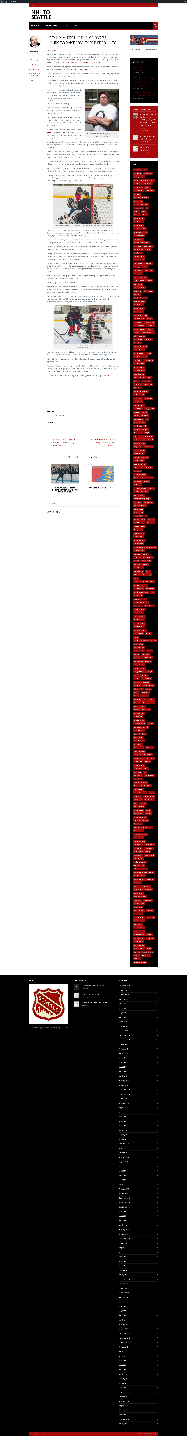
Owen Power (138, 907)
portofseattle (146, 381)
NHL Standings (138, 634)
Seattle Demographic (141, 391)
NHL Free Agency (139, 371)
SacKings (137, 333)
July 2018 (122, 1112)
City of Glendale (139, 730)
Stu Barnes (137, 485)
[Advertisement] (99, 392)
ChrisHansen (138, 433)
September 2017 (124, 1157)
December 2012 (124, 1388)
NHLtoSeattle (148, 173)
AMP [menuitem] (14, 2)
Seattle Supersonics (140, 357)
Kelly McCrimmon (139, 609)
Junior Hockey (138, 644)
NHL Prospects (138, 589)
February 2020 (124, 1026)
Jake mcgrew (138, 855)
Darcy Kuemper (139, 627)
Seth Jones (137, 772)
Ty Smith (150, 329)
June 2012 (122, 1415)
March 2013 (123, 1374)
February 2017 (124, 1189)
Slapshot (137, 564)
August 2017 (123, 1162)
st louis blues (148, 291)
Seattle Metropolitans (141, 592)
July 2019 (122, 1058)
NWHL (148, 571)
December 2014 (124, 1279)
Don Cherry (143, 675)
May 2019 (122, 1067)
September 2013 (124, 1347)
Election (136, 692)
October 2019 (123, 1044)
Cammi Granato (139, 945)
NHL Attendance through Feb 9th (92, 986)
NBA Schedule (138, 571)
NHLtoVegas (138, 717)
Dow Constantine (139, 751)
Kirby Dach (137, 447)
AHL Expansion (148, 447)
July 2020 (122, 1004)
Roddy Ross (138, 481)
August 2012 (123, 1406)
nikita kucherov (139, 910)
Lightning (137, 952)
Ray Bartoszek (138, 748)
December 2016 (124, 1198)
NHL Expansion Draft (140, 267)
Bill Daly (149, 319)
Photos (147, 852)
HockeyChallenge (139, 526)
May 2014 (122, 1311)
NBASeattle (148, 658)
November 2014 (124, 1284)
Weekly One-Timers (140, 782)
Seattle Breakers (139, 540)
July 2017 (122, 1166)
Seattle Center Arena (141, 492)
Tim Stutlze (150, 917)
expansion (137, 796)
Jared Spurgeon (139, 807)
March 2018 (123, 1130)
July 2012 (122, 1410)
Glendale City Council (141, 727)
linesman (143, 803)
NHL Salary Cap (139, 353)
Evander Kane (138, 512)
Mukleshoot (150, 879)
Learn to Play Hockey (141, 582)
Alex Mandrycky (139, 948)
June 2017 (122, 1171)
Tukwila (150, 724)
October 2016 (123, 1207)
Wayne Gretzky (139, 765)
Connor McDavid (139, 786)
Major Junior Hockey (140, 315)
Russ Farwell (148, 440)
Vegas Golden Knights (141, 198)
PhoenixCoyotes (139, 249)
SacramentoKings (139, 699)
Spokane (150, 910)
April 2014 (122, 1315)
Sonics (145, 215)
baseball (148, 661)
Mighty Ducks (146, 561)
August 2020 (123, 999)
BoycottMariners (148, 685)
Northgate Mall (138, 467)
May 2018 (122, 1121)
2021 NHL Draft (138, 931)
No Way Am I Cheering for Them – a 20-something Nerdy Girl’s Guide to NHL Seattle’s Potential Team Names (148, 121)
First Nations (138, 848)
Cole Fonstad (149, 775)
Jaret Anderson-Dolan (141, 602)
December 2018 (124, 1090)
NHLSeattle (137, 173)
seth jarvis (137, 883)
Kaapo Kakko (148, 900)
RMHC (146, 769)
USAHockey (137, 274)
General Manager (140, 464)
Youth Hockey (148, 246)
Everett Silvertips (146, 184)
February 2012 (124, 1419)
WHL (152, 180)
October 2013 (123, 1342)
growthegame (138, 509)
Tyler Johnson (149, 409)
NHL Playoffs (138, 409)
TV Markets (137, 388)
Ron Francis (137, 246)
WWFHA (145, 564)
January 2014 (123, 1329)
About (76, 26)
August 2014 (123, 1297)
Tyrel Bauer (137, 824)
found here (106, 375)
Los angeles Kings (140, 488)
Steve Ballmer (138, 419)
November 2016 (124, 1202)
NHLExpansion (138, 191)
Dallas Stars (148, 263)
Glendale (137, 294)
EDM (141, 689)
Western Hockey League (142, 710)
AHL (147, 208)
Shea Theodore (139, 326)
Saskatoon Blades (140, 962)
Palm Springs (149, 270)
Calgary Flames (139, 281)
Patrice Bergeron (139, 616)
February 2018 (124, 1135)
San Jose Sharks (139, 288)
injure (149, 948)
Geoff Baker (138, 402)
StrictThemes (152, 1434)
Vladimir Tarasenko (140, 827)
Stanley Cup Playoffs (141, 204)
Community (148, 339)
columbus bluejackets (141, 416)
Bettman (149, 281)
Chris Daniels (148, 436)
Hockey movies (139, 533)
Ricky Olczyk (138, 339)
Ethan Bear (137, 343)
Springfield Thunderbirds (142, 886)
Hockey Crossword (140, 862)
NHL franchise (146, 679)
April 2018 (122, 1126)
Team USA (137, 557)
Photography (149, 848)
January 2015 (123, 1275)
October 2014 (123, 1288)
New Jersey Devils (140, 599)
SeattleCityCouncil (140, 426)
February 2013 (124, 1379)
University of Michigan (141, 554)
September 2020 (124, 995)
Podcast (35, 26)
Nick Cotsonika (138, 665)
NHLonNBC (150, 326)
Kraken (146, 481)
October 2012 (123, 1397)
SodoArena (150, 191)
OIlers (136, 689)
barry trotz (137, 890)
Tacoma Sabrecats (140, 793)
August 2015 (123, 1248)
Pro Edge (148, 814)
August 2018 (123, 1108)
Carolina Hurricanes (140, 298)
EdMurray (149, 748)
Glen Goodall (138, 537)
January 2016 (123, 1234)
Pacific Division (139, 647)
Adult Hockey (138, 737)
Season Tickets (139, 367)
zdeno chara (138, 914)
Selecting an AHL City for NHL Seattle (147, 137)
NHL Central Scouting (141, 820)
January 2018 (123, 1139)
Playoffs (136, 955)
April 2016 (122, 1221)
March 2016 (123, 1225)
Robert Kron (146, 955)
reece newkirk (149, 855)
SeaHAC (136, 654)
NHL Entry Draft (139, 260)
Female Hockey (139, 921)
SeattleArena (138, 225)
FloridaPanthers (139, 405)
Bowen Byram (149, 322)
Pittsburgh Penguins (140, 834)
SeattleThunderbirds (141, 429)
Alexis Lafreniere (139, 422)
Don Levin (137, 703)
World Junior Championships (143, 478)
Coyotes (136, 211)
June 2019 (122, 1062)
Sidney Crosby (138, 838)
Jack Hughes (138, 322)
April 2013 (122, 1370)
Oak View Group (139, 450)
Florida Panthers (139, 377)
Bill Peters (137, 959)
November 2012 (124, 1392)
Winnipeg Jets (138, 852)
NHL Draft (137, 194)
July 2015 (122, 1252)
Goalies (149, 935)
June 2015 (122, 1257)
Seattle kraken (138, 308)
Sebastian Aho (138, 928)
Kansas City (147, 575)
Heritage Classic (139, 865)
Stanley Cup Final (139, 519)
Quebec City (138, 769)
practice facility (139, 495)
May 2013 (122, 1365)
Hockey (147, 187)
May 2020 (122, 1013)
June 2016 (122, 1211)
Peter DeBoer (149, 845)
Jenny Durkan (148, 360)
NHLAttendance (139, 256)
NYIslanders (148, 384)
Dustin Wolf (137, 779)
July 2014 (122, 1302)
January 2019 (123, 1085)
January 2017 (123, 1193)
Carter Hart (137, 360)
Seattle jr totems (139, 876)
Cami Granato (138, 831)
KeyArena (137, 215)
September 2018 (124, 1103)
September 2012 (124, 1401)
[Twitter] (32, 5)
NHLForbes (144, 696)
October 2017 (123, 1153)
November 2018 (124, 1094)
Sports (144, 211)
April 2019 (122, 1071)
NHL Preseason (139, 938)
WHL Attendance (139, 623)
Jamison (136, 381)
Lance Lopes (138, 800)
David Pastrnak (139, 523)
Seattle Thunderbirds (141, 180)
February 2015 (124, 1270)
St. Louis (136, 679)
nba (147, 419)
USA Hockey (138, 263)
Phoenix (151, 699)
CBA (145, 772)
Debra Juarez (149, 800)
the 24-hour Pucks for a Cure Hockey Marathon (83, 62)
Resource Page (50, 26)
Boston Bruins (148, 502)
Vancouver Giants (140, 506)
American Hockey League (142, 499)
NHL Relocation (139, 364)
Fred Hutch (34, 74)
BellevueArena (139, 720)
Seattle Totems (139, 461)
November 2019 (124, 1040)
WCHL (149, 786)
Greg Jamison (138, 672)
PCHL (152, 592)
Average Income (148, 703)
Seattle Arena (138, 222)
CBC (135, 675)
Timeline (151, 488)
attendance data (148, 333)
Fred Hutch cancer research (79, 69)
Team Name (150, 589)
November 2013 (124, 1338)
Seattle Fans (138, 762)
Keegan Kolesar (147, 952)
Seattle (136, 184)
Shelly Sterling (149, 758)
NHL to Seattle (41, 15)
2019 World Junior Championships (145, 547)
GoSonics (146, 682)
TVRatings (148, 672)
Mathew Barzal (139, 395)
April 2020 (122, 1017)
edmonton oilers (139, 336)
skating (148, 810)
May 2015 (122, 1261)
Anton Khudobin (139, 935)
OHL (140, 436)
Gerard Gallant (139, 374)
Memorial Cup (138, 613)
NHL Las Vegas (138, 350)
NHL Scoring (138, 585)
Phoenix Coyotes (139, 668)
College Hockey (139, 551)
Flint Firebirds (147, 890)
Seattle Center (138, 305)
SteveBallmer (147, 755)
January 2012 (123, 1424)
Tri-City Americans (140, 229)
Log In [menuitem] (7, 2)
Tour (150, 827)
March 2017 (123, 1184)
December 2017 (124, 1144)
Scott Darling (138, 924)
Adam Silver (138, 758)
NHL (145, 170)
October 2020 (123, 990)
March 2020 (123, 1022)
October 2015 (123, 1243)
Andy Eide (52, 50)
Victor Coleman (139, 741)
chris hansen (138, 253)
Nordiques (148, 398)
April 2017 (122, 1180)
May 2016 (122, 1216)
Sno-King (50, 132)
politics (148, 689)
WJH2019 (136, 561)
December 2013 (124, 1333)
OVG (148, 249)
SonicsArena (138, 201)
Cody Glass (137, 502)
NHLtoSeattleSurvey (140, 346)
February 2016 (124, 1229)
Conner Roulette (139, 329)
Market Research (139, 724)
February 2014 (124, 1324)
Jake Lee (149, 651)
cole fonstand (138, 859)
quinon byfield (138, 893)
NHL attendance (139, 236)
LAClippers (137, 755)
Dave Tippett (138, 284)
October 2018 (123, 1099)
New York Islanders (140, 516)
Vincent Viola (138, 744)
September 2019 (124, 1049)
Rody (135, 803)
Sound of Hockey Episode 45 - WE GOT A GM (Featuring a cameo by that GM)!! (64, 442)
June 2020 (122, 1008)
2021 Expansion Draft (141, 457)
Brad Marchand (139, 620)
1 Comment (34, 64)
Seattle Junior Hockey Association (145, 640)
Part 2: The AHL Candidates (145, 148)
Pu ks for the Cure (35, 74)
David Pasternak (139, 841)
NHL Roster (150, 523)
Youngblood (138, 530)
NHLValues (145, 692)
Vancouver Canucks (140, 277)
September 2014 (124, 1293)
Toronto (141, 706)
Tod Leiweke (138, 187)
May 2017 (122, 1175)
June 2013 (122, 1361)
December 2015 (124, 1239)
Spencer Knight (139, 903)
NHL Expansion (139, 177)
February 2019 (124, 1080)
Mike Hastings (147, 557)
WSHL (136, 637)
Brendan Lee (138, 775)
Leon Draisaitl (138, 789)
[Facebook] (35, 5)
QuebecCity (137, 384)
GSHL (152, 582)
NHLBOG (147, 762)
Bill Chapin (137, 575)
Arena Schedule (139, 454)
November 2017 (124, 1148)
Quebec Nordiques (140, 734)
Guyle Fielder (149, 606)
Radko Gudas (138, 814)
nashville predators (140, 412)
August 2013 (123, 1351)
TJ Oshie (148, 634)
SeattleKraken (138, 942)
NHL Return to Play (140, 817)
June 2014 (122, 1306)
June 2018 (122, 1117)
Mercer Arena (138, 544)
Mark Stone (145, 654)
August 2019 (123, 1053)
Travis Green (138, 845)
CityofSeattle (138, 398)
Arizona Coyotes (139, 301)
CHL (135, 436)
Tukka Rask (137, 658)
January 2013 (123, 1383)
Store (65, 26)
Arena (149, 377)
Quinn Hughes (138, 312)
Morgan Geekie (139, 319)
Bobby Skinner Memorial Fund (144, 872)
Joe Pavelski (138, 440)
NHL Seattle (137, 170)
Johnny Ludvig (138, 810)
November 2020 (124, 986)
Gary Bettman (138, 239)
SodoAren (137, 682)
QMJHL (147, 433)
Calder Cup (150, 938)
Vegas (149, 353)
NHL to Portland (139, 713)
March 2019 (123, 1076)
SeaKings (137, 685)
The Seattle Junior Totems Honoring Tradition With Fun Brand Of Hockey (65, 490)
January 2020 (123, 1031)
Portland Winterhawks (141, 243)
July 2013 (122, 1356)
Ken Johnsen (138, 606)
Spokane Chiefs (139, 218)
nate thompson (149, 796)
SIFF (145, 585)
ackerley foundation (140, 869)
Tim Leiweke (138, 270)
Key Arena (137, 471)
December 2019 (124, 1035)
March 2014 (123, 1320)
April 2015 (122, 1266)
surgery (151, 793)
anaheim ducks (139, 651)
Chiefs (136, 578)
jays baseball (138, 661)
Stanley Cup (138, 596)
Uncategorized (35, 69)
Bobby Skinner (138, 879)
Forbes (136, 696)
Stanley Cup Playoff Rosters (101, 488)
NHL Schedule (138, 568)
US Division (137, 291)
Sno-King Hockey (139, 443)
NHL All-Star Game (140, 630)
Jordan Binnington (140, 474)
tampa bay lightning (140, 232)
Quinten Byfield (139, 917)
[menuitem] (2, 1)
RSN (135, 706)
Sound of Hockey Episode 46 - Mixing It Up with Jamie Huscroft (102, 442)
